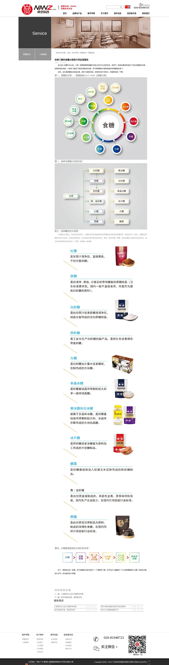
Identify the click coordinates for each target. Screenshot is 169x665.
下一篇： (69, 597)
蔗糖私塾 (91, 53)
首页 (65, 13)
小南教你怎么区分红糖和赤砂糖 (65, 607)
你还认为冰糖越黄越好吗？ (109, 610)
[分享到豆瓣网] (58, 590)
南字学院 (75, 53)
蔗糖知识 (83, 53)
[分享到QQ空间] (61, 590)
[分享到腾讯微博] (70, 590)
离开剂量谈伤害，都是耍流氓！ (65, 610)
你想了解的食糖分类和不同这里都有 (113, 607)
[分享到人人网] (67, 590)
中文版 (126, 6)
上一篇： (69, 594)
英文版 (129, 6)
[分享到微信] (56, 590)
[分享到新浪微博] (64, 590)
